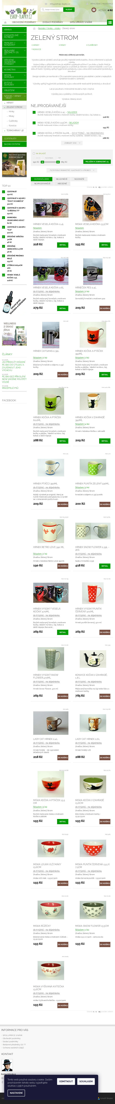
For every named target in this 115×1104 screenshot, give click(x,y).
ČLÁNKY (7, 354)
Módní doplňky (9, 76)
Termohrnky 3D (15, 130)
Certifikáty (10, 139)
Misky (11, 116)
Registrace (107, 4)
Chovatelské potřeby (11, 36)
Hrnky (10, 103)
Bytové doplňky (9, 84)
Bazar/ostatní (12, 144)
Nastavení (16, 1093)
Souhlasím (86, 1081)
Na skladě (41, 154)
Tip (59, 158)
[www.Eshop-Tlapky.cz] (21, 13)
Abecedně (62, 184)
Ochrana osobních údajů (13, 1048)
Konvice (12, 125)
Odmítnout (66, 1081)
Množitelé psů (10, 388)
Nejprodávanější (42, 184)
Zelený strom (14, 107)
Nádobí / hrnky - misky (12, 97)
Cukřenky (13, 121)
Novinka (49, 158)
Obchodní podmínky (24, 22)
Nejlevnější (61, 179)
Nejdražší (79, 179)
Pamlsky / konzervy (9, 44)
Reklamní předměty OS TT (11, 52)
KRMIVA (8, 30)
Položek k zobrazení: (97, 162)
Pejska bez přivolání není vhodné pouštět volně (14, 379)
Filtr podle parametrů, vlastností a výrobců (70, 170)
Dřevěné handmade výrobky (10, 62)
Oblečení (9, 90)
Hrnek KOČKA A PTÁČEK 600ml (71, 133)
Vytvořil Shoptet (106, 1098)
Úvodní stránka (5, 22)
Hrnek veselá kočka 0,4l (57, 112)
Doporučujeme (41, 179)
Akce (38, 158)
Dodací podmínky (53, 22)
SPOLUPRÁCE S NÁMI (81, 22)
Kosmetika (9, 69)
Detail (62, 245)
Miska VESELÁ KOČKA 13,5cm (58, 123)
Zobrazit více (70, 143)
